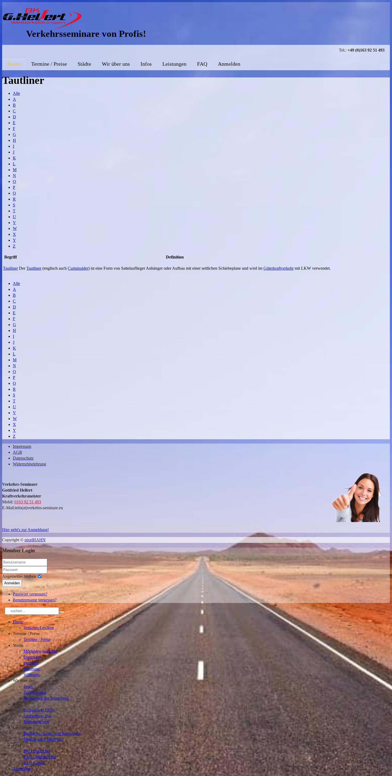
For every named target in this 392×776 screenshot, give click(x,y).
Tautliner (10, 268)
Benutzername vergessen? (35, 600)
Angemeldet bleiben (19, 576)
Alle (16, 93)
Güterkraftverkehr (278, 268)
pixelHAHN (35, 540)
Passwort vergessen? (30, 594)
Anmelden (12, 583)
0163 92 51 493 (27, 502)
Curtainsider (78, 268)
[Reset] (62, 612)
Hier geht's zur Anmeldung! (25, 529)
